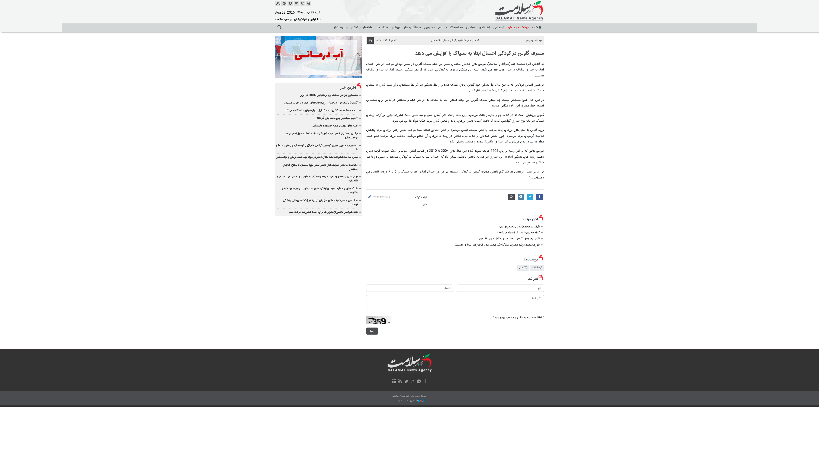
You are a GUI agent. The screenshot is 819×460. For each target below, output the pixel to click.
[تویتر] (296, 3)
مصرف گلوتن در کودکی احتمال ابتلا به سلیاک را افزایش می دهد (479, 53)
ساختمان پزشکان (362, 27)
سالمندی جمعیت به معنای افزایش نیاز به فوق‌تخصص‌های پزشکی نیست (320, 202)
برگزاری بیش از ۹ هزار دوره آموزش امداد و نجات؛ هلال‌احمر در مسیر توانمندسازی (320, 135)
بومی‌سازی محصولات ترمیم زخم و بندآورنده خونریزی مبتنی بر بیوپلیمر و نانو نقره (317, 178)
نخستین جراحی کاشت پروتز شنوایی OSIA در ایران (329, 95)
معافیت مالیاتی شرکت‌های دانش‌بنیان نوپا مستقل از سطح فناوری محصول (320, 167)
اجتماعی (498, 27)
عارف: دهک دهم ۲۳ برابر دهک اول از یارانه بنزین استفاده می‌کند (321, 110)
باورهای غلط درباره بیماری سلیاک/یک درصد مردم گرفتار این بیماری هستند (497, 245)
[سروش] (290, 3)
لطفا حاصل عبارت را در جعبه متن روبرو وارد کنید (516, 318)
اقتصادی (484, 27)
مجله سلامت (454, 27)
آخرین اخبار (348, 88)
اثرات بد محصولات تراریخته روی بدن (519, 226)
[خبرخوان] (277, 3)
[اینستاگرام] (302, 3)
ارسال (372, 331)
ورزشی (396, 27)
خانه (535, 27)
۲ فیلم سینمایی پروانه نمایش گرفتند (337, 118)
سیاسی (470, 27)
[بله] (283, 3)
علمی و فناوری (433, 27)
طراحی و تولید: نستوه (408, 401)
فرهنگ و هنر (412, 27)
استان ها (382, 27)
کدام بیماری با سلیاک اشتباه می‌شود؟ (518, 232)
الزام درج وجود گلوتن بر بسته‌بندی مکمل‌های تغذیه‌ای (509, 238)
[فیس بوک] (425, 382)
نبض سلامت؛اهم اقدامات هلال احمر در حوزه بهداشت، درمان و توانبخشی (317, 157)
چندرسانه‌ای (340, 27)
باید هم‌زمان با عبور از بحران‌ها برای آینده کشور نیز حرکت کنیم (323, 212)
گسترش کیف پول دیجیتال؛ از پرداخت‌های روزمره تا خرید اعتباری (321, 103)
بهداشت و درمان (518, 27)
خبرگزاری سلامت (510, 10)
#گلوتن (523, 268)
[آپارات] (308, 3)
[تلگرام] (418, 382)
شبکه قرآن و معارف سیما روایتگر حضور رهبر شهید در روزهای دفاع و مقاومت (320, 190)
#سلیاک (537, 268)
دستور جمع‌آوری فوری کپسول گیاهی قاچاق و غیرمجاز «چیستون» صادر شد (317, 147)
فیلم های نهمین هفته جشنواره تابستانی (335, 126)
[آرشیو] (393, 382)
